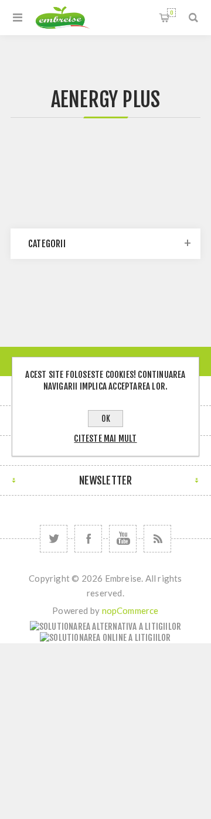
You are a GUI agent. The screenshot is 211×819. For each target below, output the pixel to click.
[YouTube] (123, 538)
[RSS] (157, 538)
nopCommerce (130, 610)
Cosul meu (171, 12)
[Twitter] (53, 538)
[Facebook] (88, 538)
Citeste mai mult (105, 438)
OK (105, 419)
